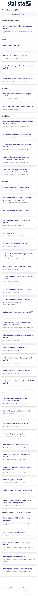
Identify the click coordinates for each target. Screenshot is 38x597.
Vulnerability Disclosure (29, 594)
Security (25, 591)
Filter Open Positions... (19, 14)
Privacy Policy (27, 588)
